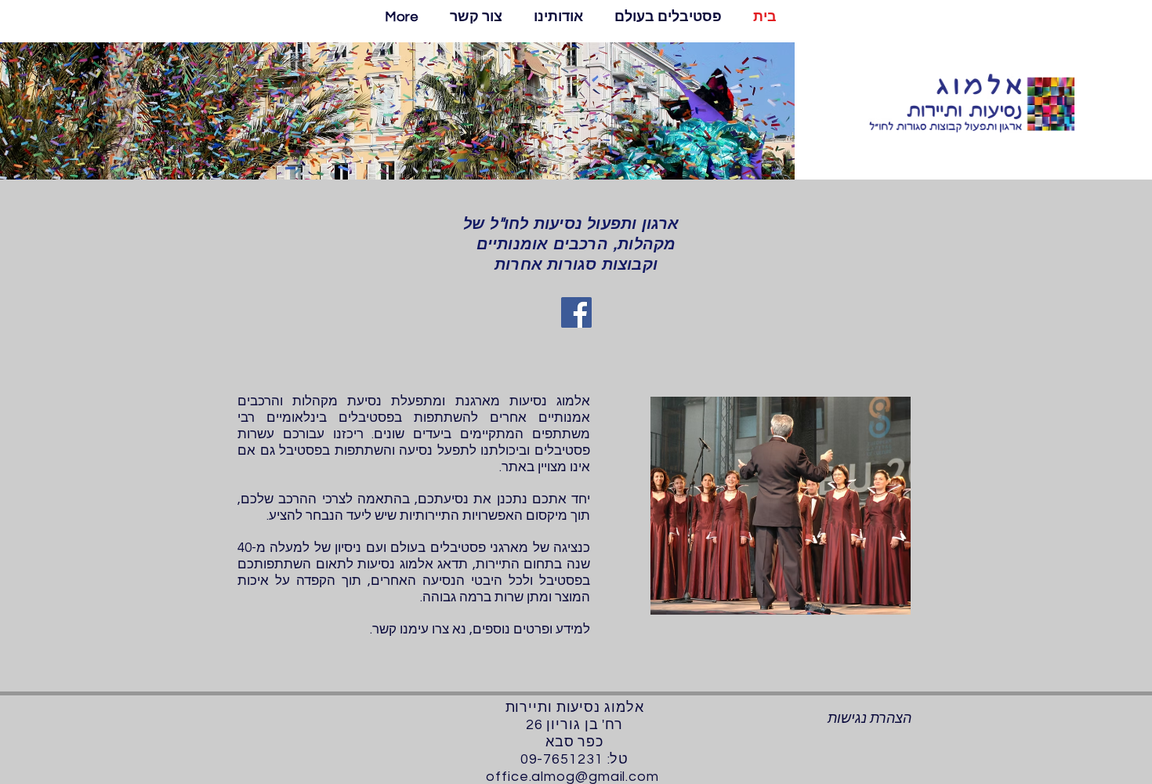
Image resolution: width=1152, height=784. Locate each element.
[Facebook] (576, 312)
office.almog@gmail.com (572, 776)
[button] (668, 17)
